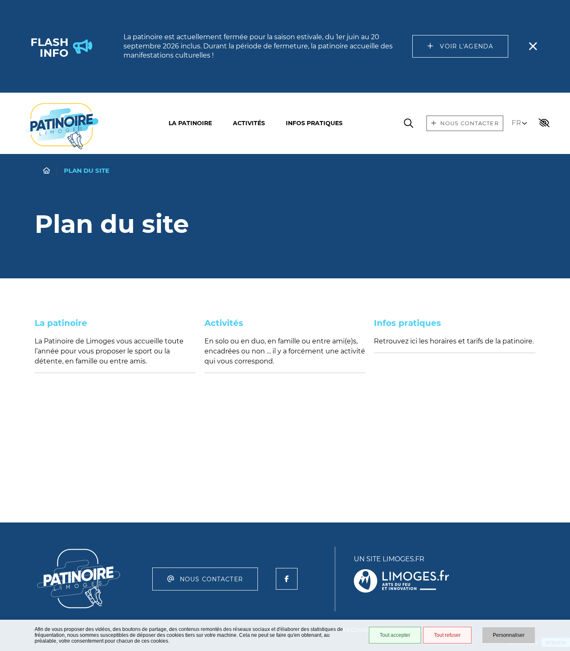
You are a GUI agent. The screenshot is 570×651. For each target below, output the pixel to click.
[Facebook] (287, 579)
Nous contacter (211, 579)
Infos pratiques (314, 123)
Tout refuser (447, 635)
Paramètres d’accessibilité (544, 123)
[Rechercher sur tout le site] (408, 123)
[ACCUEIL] (46, 170)
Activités (249, 123)
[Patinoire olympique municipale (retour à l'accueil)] (79, 609)
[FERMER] (533, 46)
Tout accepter (395, 635)
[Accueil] (62, 126)
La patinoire (190, 123)
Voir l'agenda (466, 46)
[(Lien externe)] (401, 581)
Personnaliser (509, 635)
